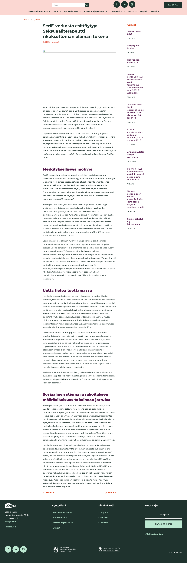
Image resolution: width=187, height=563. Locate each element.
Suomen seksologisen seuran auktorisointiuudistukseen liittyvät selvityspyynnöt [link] (135, 199)
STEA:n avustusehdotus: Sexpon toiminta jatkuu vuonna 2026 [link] (135, 135)
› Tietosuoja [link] (10, 527)
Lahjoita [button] (173, 5)
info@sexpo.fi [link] (11, 521)
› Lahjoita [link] (103, 512)
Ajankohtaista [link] (71, 11)
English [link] (143, 11)
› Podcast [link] (103, 522)
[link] (116, 4)
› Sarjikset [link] (103, 517)
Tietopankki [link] (116, 11)
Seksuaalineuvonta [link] (38, 11)
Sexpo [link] (131, 11)
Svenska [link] (154, 11)
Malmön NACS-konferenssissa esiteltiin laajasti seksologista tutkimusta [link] (135, 174)
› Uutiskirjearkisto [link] (154, 534)
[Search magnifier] (87, 5)
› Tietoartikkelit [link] (59, 517)
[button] (163, 524)
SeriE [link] (55, 11)
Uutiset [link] (55, 42)
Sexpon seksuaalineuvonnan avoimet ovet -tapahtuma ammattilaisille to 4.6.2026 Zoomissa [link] (135, 83)
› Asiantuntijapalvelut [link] (62, 522)
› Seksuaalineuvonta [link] (62, 512)
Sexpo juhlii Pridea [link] (133, 47)
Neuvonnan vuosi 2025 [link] (133, 61)
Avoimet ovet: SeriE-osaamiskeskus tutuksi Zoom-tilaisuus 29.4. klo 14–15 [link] (135, 111)
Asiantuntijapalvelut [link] (94, 11)
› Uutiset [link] (56, 528)
